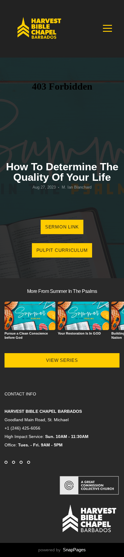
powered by (62, 549)
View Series (62, 360)
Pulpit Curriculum (62, 250)
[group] (30, 323)
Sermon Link (62, 226)
